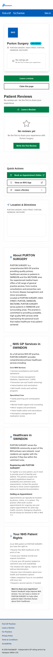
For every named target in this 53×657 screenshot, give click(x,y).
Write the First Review (26, 146)
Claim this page (26, 86)
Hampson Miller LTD (10, 652)
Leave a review (26, 78)
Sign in (48, 13)
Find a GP (6, 13)
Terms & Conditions (10, 640)
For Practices (19, 13)
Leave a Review (28, 109)
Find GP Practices (9, 624)
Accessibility (6, 644)
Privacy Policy (7, 636)
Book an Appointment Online (28, 175)
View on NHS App (23, 182)
